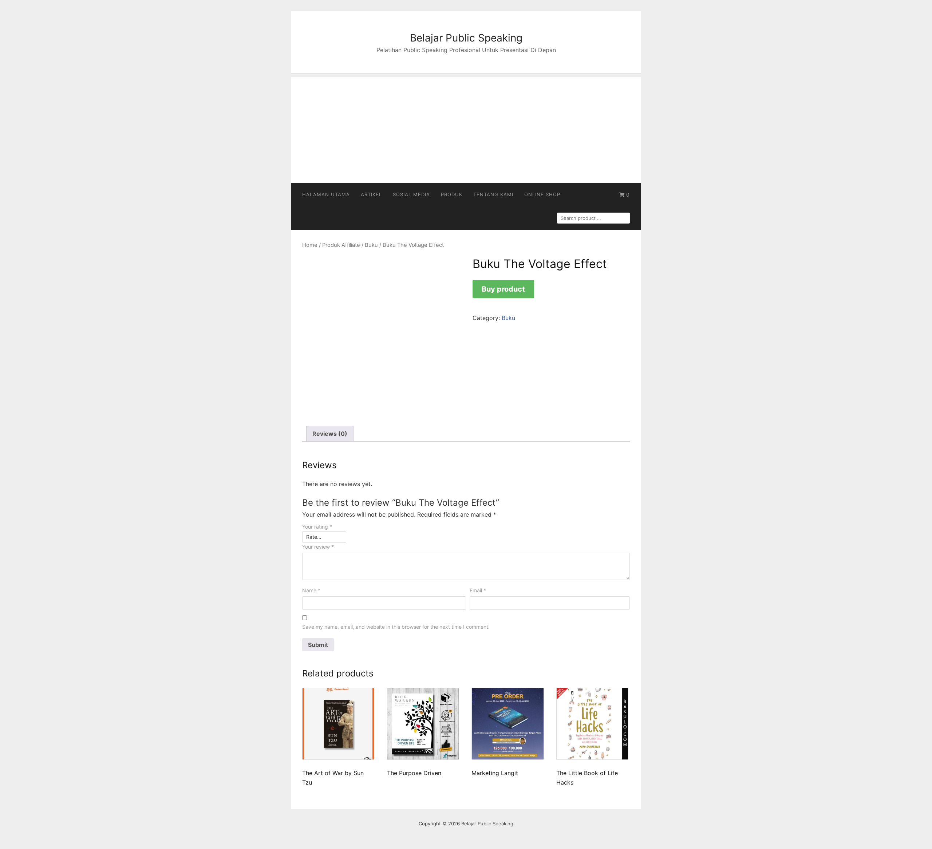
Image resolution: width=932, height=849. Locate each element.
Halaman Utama (326, 194)
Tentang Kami (493, 194)
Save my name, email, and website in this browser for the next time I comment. (396, 627)
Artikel (371, 194)
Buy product (503, 289)
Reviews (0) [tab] (329, 433)
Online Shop (542, 194)
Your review (318, 547)
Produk (451, 194)
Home (309, 245)
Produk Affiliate (341, 245)
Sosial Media (411, 194)
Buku (371, 245)
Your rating (317, 527)
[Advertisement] (466, 128)
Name (311, 590)
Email (478, 590)
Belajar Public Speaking (466, 38)
